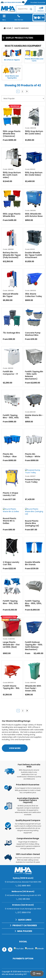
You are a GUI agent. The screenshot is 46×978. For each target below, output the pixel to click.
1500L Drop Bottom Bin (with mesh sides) (12, 175)
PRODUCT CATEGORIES (25, 925)
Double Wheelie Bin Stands (32, 563)
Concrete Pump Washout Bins (32, 334)
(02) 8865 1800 (24, 885)
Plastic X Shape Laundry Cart (10, 494)
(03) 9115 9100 (24, 899)
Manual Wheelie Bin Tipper (10, 295)
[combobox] (25, 9)
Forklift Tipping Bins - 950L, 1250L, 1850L (33, 603)
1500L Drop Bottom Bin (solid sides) (34, 132)
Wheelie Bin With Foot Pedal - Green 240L (33, 688)
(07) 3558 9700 (24, 912)
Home (8, 28)
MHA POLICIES (24, 931)
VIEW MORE (14, 748)
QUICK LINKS (24, 919)
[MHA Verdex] (8, 9)
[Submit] (31, 9)
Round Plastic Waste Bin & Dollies (9, 521)
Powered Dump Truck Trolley (32, 480)
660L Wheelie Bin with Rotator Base (34, 215)
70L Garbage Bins (11, 333)
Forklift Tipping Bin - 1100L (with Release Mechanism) (34, 375)
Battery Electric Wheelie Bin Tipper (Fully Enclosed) (12, 255)
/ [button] (41, 17)
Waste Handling (21, 28)
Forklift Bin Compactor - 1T (10, 372)
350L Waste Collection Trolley (33, 295)
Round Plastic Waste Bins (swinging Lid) (32, 523)
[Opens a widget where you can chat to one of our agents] (37, 974)
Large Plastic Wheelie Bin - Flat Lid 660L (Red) (11, 644)
